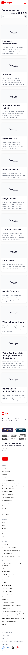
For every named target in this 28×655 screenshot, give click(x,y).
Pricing (4, 468)
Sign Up (4, 508)
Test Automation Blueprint (9, 621)
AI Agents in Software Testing (10, 488)
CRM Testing (5, 599)
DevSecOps (5, 544)
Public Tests (5, 514)
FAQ (3, 568)
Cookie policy (5, 638)
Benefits (4, 477)
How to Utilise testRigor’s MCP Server (12, 611)
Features (4, 474)
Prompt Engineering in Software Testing (13, 486)
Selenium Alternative (7, 500)
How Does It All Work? (8, 497)
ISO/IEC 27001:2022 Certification (11, 550)
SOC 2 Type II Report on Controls (11, 556)
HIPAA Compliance (7, 553)
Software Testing (6, 585)
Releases (4, 579)
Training (4, 624)
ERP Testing (5, 597)
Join (5, 459)
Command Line (6, 608)
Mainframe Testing (7, 594)
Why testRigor (6, 471)
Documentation (6, 571)
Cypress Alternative (7, 506)
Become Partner (6, 534)
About (3, 522)
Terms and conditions (7, 632)
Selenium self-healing (8, 602)
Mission (4, 525)
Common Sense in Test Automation (11, 605)
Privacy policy (5, 635)
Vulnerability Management (9, 547)
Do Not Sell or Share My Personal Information (12, 641)
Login (3, 511)
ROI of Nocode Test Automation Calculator (13, 618)
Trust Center (5, 644)
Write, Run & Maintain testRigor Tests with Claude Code (13, 614)
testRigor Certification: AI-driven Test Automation (12, 564)
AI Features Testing (7, 491)
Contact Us (5, 531)
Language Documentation (9, 574)
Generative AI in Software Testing (11, 483)
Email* (4, 451)
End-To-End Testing (7, 588)
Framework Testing (7, 591)
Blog (3, 536)
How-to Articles (6, 577)
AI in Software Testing (8, 480)
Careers (4, 528)
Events (4, 582)
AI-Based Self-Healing (8, 494)
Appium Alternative (7, 503)
